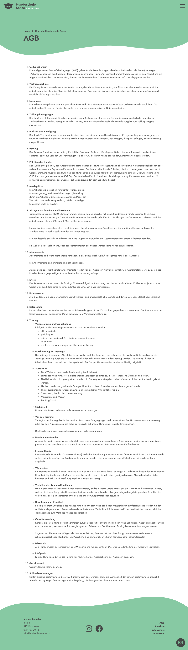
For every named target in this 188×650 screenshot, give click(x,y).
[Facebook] (99, 628)
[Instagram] (89, 628)
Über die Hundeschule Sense (50, 31)
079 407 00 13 (31, 629)
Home (27, 31)
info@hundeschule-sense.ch (37, 633)
